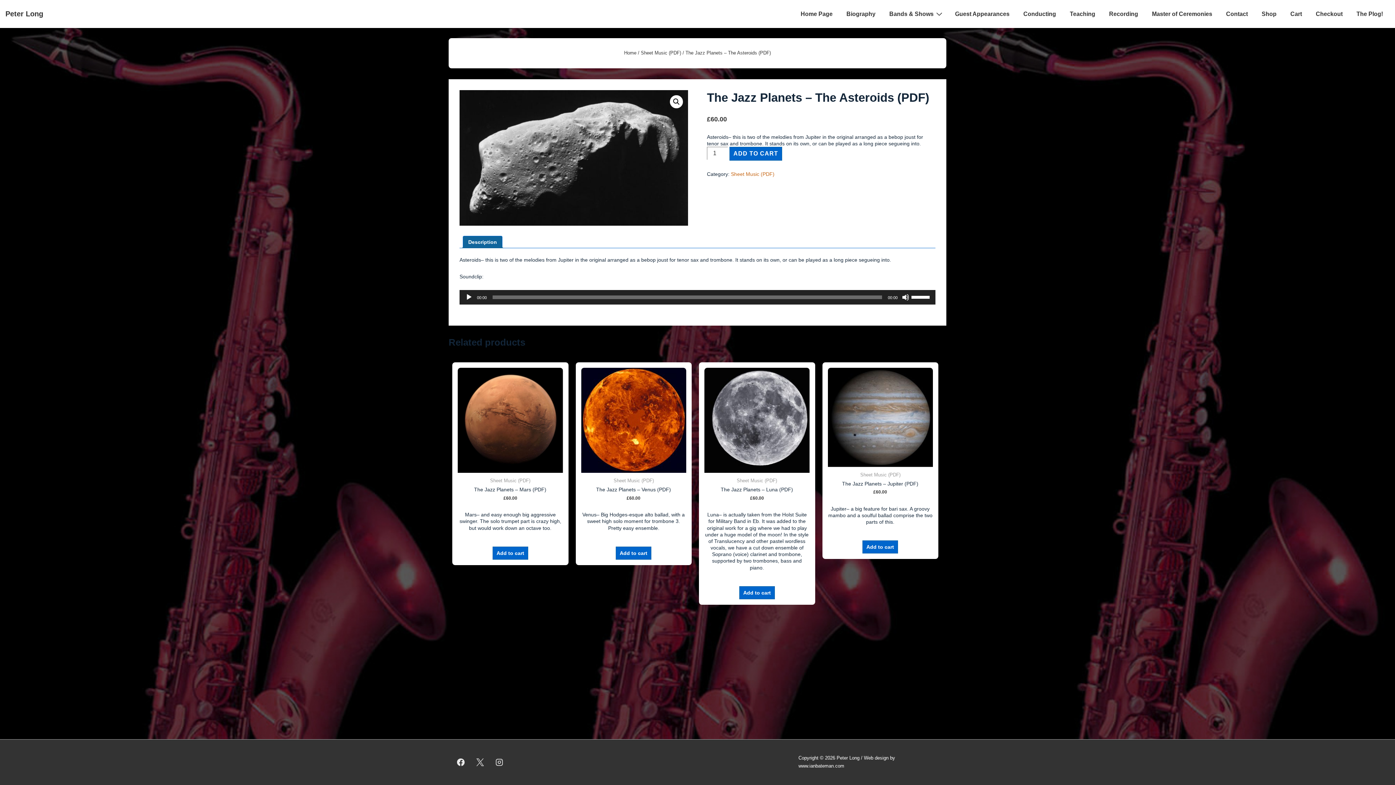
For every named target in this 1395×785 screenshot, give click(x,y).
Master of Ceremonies (1182, 14)
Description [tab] (482, 242)
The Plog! (1369, 14)
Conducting (1039, 14)
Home (630, 53)
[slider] (921, 296)
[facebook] (461, 762)
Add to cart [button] (510, 553)
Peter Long (24, 14)
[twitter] (480, 762)
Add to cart (755, 153)
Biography (861, 14)
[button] (676, 101)
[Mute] (905, 297)
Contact (1237, 14)
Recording (1123, 14)
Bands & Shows (911, 14)
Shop (1269, 14)
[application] (697, 297)
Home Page (817, 14)
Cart (1296, 14)
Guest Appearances (982, 14)
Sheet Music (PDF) (661, 53)
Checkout (1329, 14)
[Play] (469, 297)
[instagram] (499, 762)
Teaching (1082, 14)
